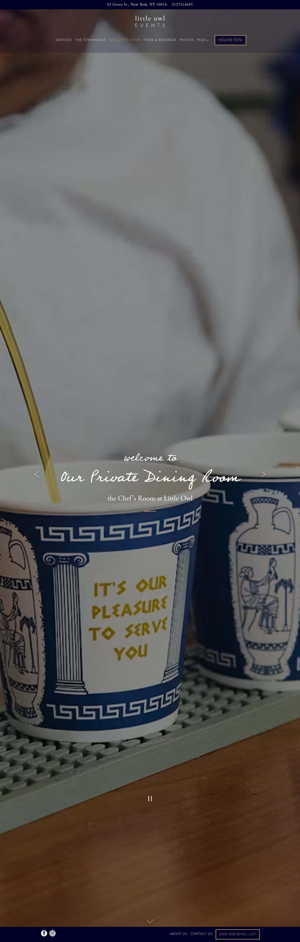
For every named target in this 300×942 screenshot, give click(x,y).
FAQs (201, 40)
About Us (178, 934)
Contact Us (201, 934)
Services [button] (63, 40)
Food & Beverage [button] (159, 40)
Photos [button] (186, 40)
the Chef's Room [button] (124, 40)
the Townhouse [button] (90, 40)
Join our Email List (237, 934)
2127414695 (182, 4)
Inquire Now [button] (230, 40)
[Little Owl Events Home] (150, 21)
